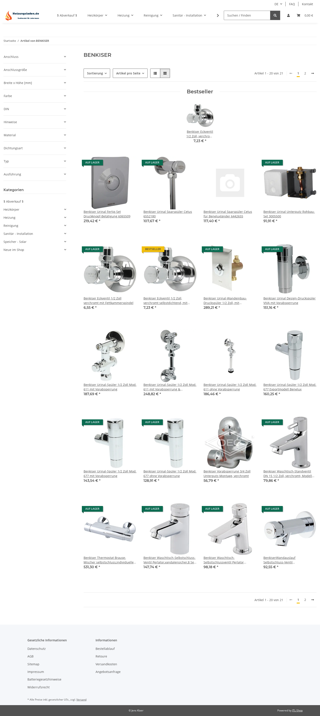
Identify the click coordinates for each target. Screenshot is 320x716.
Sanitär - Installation (18, 234)
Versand (81, 699)
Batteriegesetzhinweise (44, 679)
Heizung (9, 217)
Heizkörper (11, 209)
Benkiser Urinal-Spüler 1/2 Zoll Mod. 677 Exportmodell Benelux (289, 387)
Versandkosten (106, 664)
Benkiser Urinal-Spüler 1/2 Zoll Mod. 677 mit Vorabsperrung (110, 473)
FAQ (292, 4)
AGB (30, 656)
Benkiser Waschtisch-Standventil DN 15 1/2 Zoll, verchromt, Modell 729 (287, 473)
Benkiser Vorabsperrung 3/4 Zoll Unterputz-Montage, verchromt (227, 473)
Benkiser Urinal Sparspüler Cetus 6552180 (167, 214)
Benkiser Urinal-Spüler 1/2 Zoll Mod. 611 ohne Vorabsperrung (230, 387)
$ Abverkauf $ (13, 201)
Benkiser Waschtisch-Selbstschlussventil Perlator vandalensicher (224, 560)
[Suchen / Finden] (275, 15)
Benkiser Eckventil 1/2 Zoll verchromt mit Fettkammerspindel (108, 300)
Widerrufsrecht (38, 687)
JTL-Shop (297, 710)
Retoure (101, 656)
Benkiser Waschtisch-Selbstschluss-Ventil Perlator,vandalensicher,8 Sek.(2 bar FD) (169, 560)
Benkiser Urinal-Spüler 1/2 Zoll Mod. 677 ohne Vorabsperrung (169, 473)
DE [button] (276, 4)
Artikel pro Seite (128, 73)
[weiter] (313, 73)
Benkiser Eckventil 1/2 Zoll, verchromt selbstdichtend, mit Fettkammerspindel (165, 300)
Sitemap (33, 664)
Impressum (35, 672)
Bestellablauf (105, 649)
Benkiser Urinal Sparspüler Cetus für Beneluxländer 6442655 (228, 214)
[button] (288, 15)
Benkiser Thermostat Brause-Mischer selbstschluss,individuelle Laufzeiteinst (109, 560)
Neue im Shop (13, 250)
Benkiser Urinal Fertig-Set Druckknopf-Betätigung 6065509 (107, 214)
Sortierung (95, 73)
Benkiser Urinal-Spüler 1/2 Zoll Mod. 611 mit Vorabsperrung (110, 387)
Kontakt (307, 4)
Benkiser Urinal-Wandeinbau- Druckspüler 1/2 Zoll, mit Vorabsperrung (225, 300)
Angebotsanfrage (108, 672)
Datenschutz (36, 649)
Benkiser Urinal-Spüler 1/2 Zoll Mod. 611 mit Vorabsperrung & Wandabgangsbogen (169, 387)
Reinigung (10, 226)
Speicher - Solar (15, 242)
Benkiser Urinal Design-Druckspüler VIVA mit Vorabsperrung (289, 300)
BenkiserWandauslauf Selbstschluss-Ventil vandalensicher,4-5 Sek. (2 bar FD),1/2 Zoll (285, 560)
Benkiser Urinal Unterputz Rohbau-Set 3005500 (289, 214)
